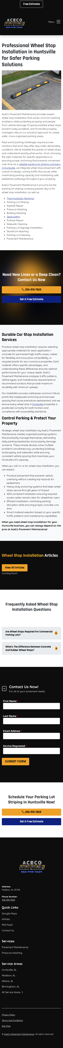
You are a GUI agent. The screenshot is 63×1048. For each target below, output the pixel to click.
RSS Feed (7, 924)
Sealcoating (13, 216)
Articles (6, 919)
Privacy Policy (8, 1014)
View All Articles (14, 568)
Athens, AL (7, 981)
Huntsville (37, 404)
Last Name (10, 716)
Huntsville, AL (9, 969)
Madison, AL (8, 975)
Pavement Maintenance (15, 947)
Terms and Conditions (12, 1020)
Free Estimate (31, 4)
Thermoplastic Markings (20, 198)
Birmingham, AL (11, 986)
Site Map (6, 1026)
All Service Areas (11, 992)
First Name (11, 701)
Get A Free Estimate (31, 299)
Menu (51, 21)
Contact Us (8, 930)
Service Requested (15, 746)
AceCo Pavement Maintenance (19, 1034)
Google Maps (9, 913)
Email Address (12, 731)
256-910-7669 (33, 290)
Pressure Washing (12, 952)
